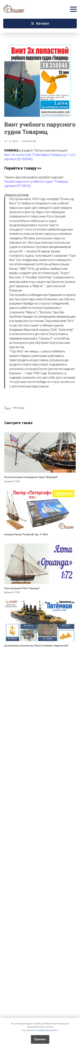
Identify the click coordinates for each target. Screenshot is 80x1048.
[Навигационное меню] (73, 9)
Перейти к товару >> (22, 168)
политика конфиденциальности (42, 1030)
